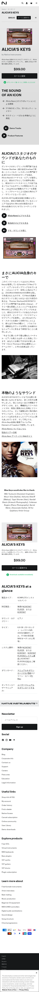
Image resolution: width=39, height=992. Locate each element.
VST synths (6, 860)
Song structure (8, 919)
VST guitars (6, 864)
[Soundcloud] (14, 740)
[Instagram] (6, 740)
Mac (19, 679)
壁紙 (29, 673)
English (4, 956)
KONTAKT (21, 612)
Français (4, 967)
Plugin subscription (9, 872)
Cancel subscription (9, 817)
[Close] (36, 973)
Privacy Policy (24, 990)
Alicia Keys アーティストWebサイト (17, 436)
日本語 (3, 958)
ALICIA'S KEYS (10, 12)
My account (6, 801)
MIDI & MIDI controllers (10, 907)
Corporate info (7, 758)
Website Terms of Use (9, 990)
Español (4, 969)
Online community (9, 821)
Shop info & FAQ (8, 797)
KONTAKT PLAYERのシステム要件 (26, 656)
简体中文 (4, 964)
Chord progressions (9, 923)
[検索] (22, 3)
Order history (7, 805)
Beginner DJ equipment (11, 903)
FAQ (28, 661)
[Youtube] (10, 740)
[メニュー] (36, 3)
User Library (6, 825)
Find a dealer (7, 809)
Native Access (7, 813)
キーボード (11, 9)
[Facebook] (3, 740)
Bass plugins (7, 856)
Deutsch (4, 961)
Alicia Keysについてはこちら (14, 429)
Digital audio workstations (12, 911)
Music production (9, 899)
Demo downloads (8, 829)
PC (32, 676)
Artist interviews (8, 890)
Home (4, 9)
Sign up (19, 727)
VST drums (6, 868)
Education (6, 778)
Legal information (9, 782)
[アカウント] (26, 3)
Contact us (6, 762)
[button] (12, 128)
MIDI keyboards (8, 852)
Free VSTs (5, 844)
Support (5, 766)
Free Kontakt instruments (12, 886)
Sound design (7, 915)
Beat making (6, 895)
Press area (6, 774)
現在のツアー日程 (9, 432)
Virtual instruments (9, 848)
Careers (5, 770)
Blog (3, 754)
